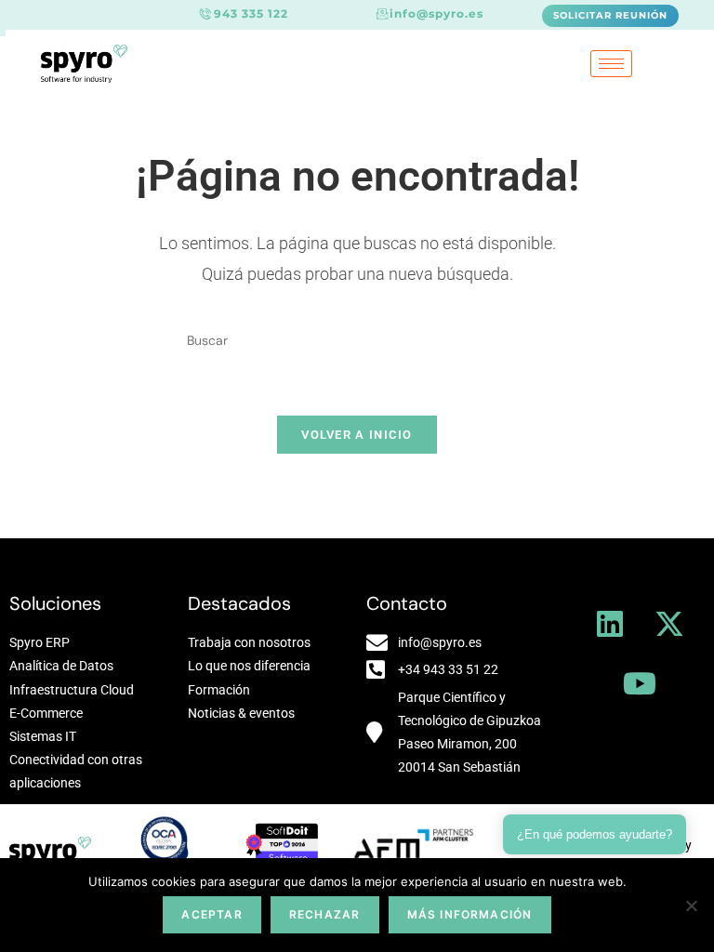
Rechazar (325, 914)
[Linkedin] (610, 624)
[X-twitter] (669, 624)
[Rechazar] (690, 905)
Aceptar (211, 914)
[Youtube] (639, 683)
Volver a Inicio (357, 435)
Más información (470, 914)
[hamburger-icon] (611, 63)
